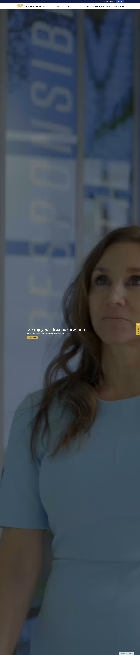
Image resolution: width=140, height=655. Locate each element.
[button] (56, 6)
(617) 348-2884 (109, 1)
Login (121, 1)
